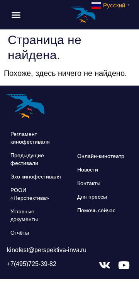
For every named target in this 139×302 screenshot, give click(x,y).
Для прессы (92, 197)
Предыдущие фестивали (27, 159)
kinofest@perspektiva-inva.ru (46, 250)
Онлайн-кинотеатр (100, 156)
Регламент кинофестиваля (30, 138)
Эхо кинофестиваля (35, 176)
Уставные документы (24, 215)
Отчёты (19, 233)
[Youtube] (124, 265)
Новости (87, 169)
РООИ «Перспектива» (29, 194)
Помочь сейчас (96, 210)
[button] (16, 14)
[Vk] (104, 265)
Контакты (88, 183)
